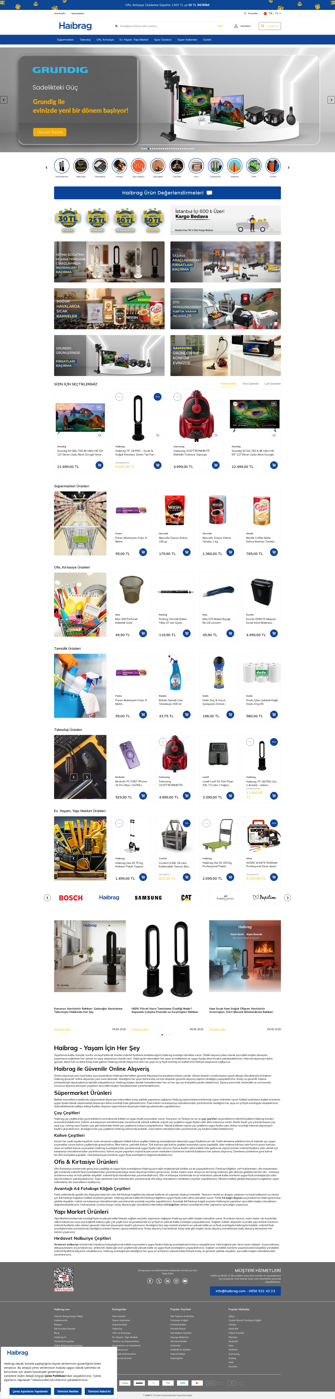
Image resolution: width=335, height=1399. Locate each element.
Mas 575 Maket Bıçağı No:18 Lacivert (172, 620)
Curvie (249, 614)
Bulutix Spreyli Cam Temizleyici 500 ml (127, 702)
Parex (249, 533)
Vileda (232, 1324)
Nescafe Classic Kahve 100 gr (129, 539)
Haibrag (120, 446)
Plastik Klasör (178, 1328)
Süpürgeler (176, 1358)
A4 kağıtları (172, 1204)
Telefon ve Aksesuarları (125, 1341)
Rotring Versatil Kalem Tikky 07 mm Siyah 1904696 (129, 621)
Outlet (207, 39)
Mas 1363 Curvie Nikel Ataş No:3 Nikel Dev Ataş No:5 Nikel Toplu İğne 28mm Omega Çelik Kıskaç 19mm (261, 621)
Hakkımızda (60, 1320)
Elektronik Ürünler (122, 1358)
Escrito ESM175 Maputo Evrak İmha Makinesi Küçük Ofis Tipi (217, 621)
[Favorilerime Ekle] (99, 435)
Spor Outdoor (163, 39)
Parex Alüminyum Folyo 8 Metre (262, 539)
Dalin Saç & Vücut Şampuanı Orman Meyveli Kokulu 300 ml (172, 702)
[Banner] (109, 897)
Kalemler (175, 1345)
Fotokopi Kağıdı (179, 1320)
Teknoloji (85, 39)
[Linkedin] (167, 1281)
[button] (142, 148)
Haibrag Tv (60, 1337)
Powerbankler (178, 1324)
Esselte (233, 1366)
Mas (161, 614)
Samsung (179, 446)
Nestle (206, 533)
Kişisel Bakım (177, 1353)
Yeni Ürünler (119, 1316)
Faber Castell (236, 1332)
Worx (205, 858)
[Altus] (167, 99)
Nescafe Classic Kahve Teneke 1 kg (173, 539)
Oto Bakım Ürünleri (181, 1332)
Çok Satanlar (273, 383)
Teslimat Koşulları (64, 1341)
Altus (231, 1316)
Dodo (206, 695)
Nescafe (120, 533)
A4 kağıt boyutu (232, 1197)
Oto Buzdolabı (178, 1341)
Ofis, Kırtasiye (105, 39)
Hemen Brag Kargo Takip (68, 1316)
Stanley (233, 1337)
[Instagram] (176, 1281)
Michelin (233, 1349)
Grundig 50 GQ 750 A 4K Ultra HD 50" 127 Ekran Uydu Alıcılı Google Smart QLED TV (253, 452)
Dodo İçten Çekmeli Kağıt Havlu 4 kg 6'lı (218, 702)
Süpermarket (65, 39)
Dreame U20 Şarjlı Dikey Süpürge (261, 783)
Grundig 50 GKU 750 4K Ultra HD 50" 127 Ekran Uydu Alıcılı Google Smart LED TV (80, 452)
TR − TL (273, 13)
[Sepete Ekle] (99, 465)
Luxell (162, 777)
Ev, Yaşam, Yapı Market (134, 39)
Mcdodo (233, 1341)
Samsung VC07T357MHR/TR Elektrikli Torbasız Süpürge (192, 452)
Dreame (250, 777)
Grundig (61, 446)
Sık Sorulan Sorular (64, 1328)
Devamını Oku (62, 1029)
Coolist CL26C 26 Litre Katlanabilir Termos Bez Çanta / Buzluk (130, 864)
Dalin (162, 695)
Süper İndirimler (187, 39)
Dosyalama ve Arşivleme (126, 1345)
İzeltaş (232, 1358)
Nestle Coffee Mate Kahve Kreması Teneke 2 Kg (218, 539)
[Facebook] (150, 1281)
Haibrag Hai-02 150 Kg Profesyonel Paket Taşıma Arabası (173, 864)
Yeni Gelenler (251, 383)
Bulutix (119, 695)
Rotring (119, 614)
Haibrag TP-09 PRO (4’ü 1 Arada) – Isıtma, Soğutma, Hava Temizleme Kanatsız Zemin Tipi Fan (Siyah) (218, 783)
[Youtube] (185, 1281)
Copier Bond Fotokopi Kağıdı (245, 1320)
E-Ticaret (156, 1395)
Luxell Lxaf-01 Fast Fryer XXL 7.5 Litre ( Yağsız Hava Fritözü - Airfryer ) (174, 783)
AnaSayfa (59, 13)
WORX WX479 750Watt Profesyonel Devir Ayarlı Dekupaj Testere (218, 864)
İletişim (58, 1324)
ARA (220, 26)
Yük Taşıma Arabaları (182, 1316)
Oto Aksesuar (120, 1349)
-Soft (146, 1395)
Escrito (206, 614)
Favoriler (253, 13)
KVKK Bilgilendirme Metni (68, 1345)
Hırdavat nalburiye (66, 1244)
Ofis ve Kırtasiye (121, 1332)
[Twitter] (159, 1281)
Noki (231, 1362)
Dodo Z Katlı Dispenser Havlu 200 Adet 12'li (260, 702)
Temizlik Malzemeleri (124, 1353)
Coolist (119, 858)
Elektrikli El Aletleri (180, 1349)
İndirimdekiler (228, 383)
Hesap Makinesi (179, 1337)
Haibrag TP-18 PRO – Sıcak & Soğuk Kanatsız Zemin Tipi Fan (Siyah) (134, 452)
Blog (56, 1332)
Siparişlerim (77, 13)
